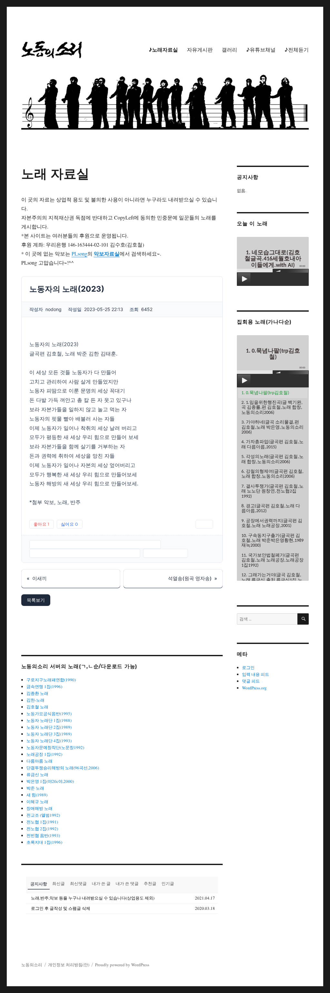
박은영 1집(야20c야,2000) (50, 781)
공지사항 (38, 884)
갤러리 (229, 50)
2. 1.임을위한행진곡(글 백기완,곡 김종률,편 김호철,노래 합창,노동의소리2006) (272, 407)
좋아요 (42, 524)
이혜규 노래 (37, 801)
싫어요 (69, 524)
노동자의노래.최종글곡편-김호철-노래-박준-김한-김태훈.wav (95, 544)
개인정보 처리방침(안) (68, 965)
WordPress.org (254, 688)
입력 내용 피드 (255, 674)
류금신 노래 (37, 774)
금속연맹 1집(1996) (44, 686)
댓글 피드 (251, 681)
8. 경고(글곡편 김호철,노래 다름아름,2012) (270, 508)
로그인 (248, 667)
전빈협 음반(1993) (43, 835)
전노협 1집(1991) (42, 822)
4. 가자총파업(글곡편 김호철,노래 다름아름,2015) (272, 444)
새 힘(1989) (36, 795)
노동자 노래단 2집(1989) (49, 727)
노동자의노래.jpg (165, 553)
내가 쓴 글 (101, 883)
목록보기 (36, 600)
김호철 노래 (37, 707)
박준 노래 (35, 788)
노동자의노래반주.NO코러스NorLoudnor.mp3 (85, 553)
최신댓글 (78, 883)
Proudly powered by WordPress (122, 965)
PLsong (79, 253)
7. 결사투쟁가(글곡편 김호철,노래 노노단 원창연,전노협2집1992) (272, 491)
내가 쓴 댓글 (127, 883)
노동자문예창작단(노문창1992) (55, 747)
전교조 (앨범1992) (43, 815)
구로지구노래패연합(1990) (51, 680)
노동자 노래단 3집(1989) (49, 734)
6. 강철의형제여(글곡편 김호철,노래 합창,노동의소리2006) (272, 474)
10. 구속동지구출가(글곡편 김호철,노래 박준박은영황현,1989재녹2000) (272, 540)
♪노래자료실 (163, 50)
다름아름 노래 (39, 761)
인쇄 (204, 524)
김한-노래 (35, 700)
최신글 (58, 883)
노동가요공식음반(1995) (49, 713)
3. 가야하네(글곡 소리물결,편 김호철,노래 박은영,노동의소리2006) (272, 427)
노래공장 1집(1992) (44, 754)
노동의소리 (31, 965)
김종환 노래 (37, 693)
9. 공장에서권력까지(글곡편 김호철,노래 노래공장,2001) (271, 523)
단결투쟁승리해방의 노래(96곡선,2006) (62, 768)
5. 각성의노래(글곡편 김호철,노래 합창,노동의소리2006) (272, 459)
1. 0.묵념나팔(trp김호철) (265, 393)
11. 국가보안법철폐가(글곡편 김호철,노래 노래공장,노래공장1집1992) (272, 560)
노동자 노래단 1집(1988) (49, 720)
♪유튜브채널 (261, 50)
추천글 (150, 883)
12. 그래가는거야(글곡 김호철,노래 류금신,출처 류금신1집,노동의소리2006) (271, 580)
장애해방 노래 (39, 808)
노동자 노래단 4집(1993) (49, 741)
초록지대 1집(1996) (44, 842)
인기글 (167, 883)
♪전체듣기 (297, 50)
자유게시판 (200, 50)
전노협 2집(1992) (42, 829)
